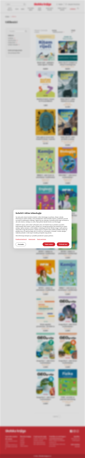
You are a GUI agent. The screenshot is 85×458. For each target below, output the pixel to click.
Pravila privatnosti (21, 239)
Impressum (32, 239)
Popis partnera (41, 239)
